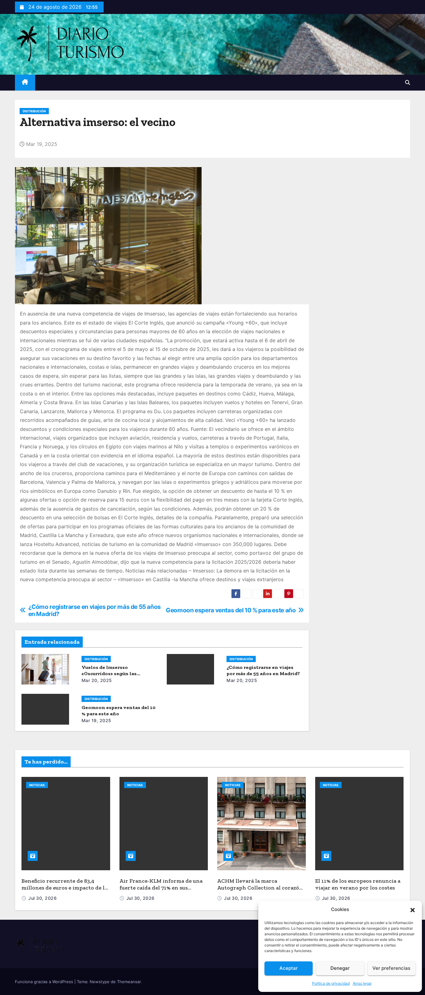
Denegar (340, 968)
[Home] (25, 83)
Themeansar (129, 981)
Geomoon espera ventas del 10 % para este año (119, 710)
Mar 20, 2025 (97, 680)
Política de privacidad (331, 983)
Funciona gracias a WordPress (44, 981)
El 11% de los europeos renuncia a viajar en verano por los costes (357, 884)
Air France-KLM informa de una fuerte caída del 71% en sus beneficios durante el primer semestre (161, 891)
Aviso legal (362, 983)
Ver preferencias (391, 968)
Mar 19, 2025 (96, 720)
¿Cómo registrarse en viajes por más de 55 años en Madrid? (263, 670)
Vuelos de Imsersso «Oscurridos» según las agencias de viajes (109, 673)
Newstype (100, 981)
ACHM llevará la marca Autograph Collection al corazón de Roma (260, 887)
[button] (412, 909)
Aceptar (288, 968)
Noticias (37, 785)
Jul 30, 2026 (42, 898)
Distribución (34, 111)
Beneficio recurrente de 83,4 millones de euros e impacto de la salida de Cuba (64, 887)
